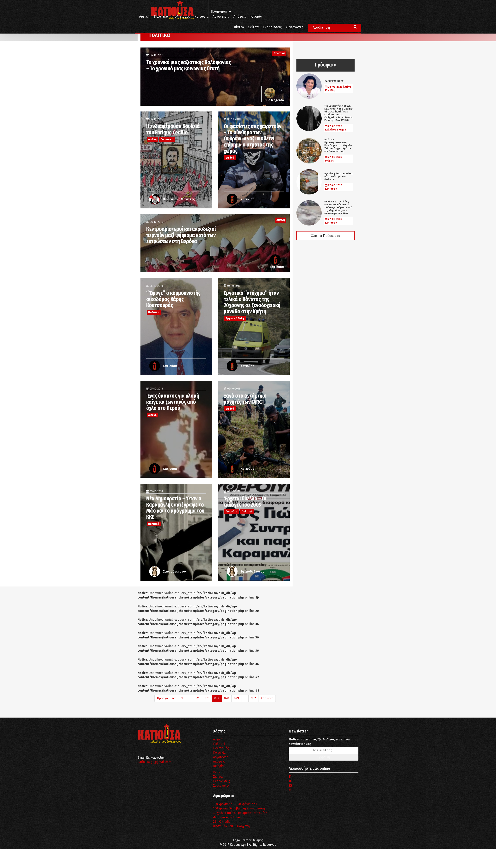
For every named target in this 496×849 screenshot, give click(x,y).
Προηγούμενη (167, 698)
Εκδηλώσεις (272, 27)
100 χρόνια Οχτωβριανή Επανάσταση (239, 808)
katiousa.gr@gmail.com (154, 762)
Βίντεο (239, 27)
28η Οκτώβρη (222, 821)
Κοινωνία (201, 17)
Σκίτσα (253, 27)
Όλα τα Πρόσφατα (325, 236)
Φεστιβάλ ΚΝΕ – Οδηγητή (231, 826)
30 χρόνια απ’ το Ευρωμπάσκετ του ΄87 (240, 813)
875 (197, 698)
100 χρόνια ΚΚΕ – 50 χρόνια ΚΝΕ (235, 804)
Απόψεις (239, 17)
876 (206, 698)
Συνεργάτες (294, 27)
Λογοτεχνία (220, 757)
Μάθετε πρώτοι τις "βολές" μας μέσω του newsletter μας (319, 742)
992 (253, 698)
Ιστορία (256, 17)
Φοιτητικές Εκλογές (227, 817)
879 (236, 698)
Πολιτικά (161, 17)
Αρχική (144, 17)
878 (226, 698)
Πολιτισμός (181, 17)
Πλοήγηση (219, 12)
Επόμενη (267, 698)
